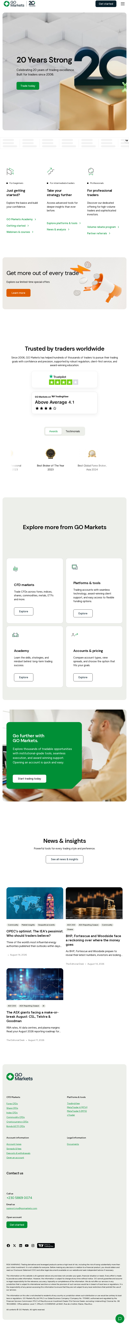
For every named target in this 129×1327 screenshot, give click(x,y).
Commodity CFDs (15, 1117)
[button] (122, 4)
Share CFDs (12, 1108)
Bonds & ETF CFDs (15, 1126)
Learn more (18, 292)
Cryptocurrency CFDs (17, 1121)
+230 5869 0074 (19, 1198)
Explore (23, 611)
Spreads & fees (13, 1148)
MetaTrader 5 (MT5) (77, 1111)
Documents (73, 1144)
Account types (13, 1144)
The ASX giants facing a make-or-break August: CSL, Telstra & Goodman (32, 1016)
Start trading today (29, 778)
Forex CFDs (12, 1103)
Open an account (15, 1157)
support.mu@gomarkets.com (21, 1208)
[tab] (53, 431)
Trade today (27, 85)
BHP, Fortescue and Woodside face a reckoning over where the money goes (93, 940)
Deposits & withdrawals (18, 1153)
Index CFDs (12, 1112)
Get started (106, 3)
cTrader (71, 1115)
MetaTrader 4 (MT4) (77, 1107)
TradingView (73, 1103)
